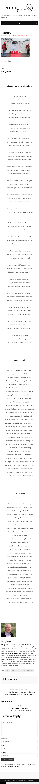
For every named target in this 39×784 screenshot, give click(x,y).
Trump (23, 670)
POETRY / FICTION (23, 36)
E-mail (3, 745)
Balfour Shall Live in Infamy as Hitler (28, 693)
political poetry (15, 670)
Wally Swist (5, 645)
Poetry (15, 36)
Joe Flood (4, 61)
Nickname (5, 739)
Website (3, 752)
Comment (4, 720)
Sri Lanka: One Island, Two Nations (11, 693)
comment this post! (25, 710)
